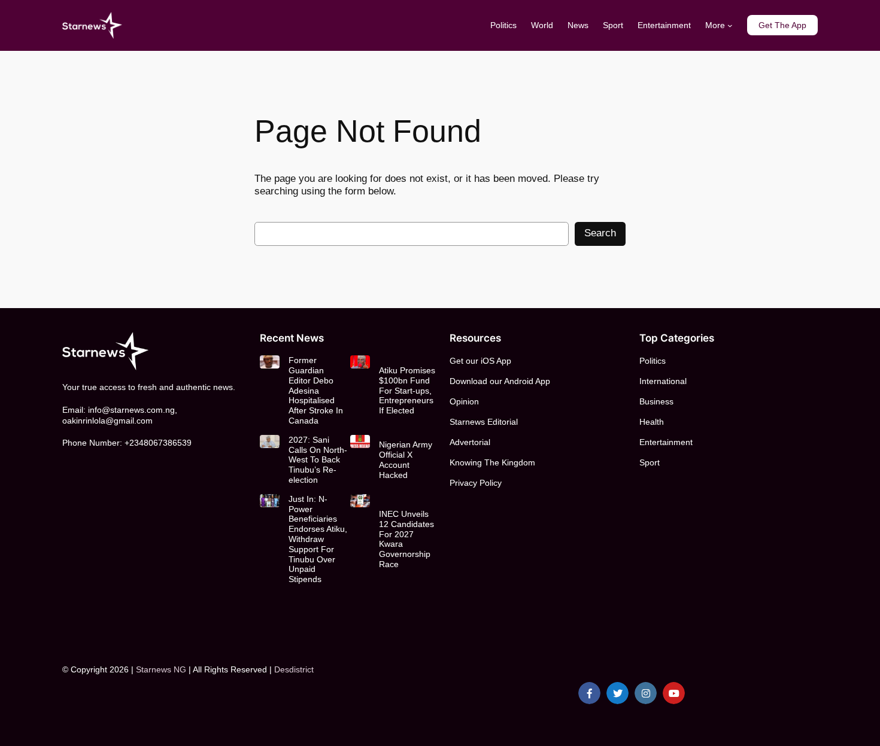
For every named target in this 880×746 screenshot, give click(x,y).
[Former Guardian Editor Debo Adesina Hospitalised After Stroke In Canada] (270, 362)
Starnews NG (161, 669)
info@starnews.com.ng (131, 410)
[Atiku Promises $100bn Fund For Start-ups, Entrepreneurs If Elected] (360, 362)
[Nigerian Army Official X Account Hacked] (360, 441)
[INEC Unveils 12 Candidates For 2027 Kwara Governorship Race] (360, 500)
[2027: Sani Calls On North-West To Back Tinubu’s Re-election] (270, 441)
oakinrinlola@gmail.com (107, 420)
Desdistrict (294, 669)
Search (600, 233)
